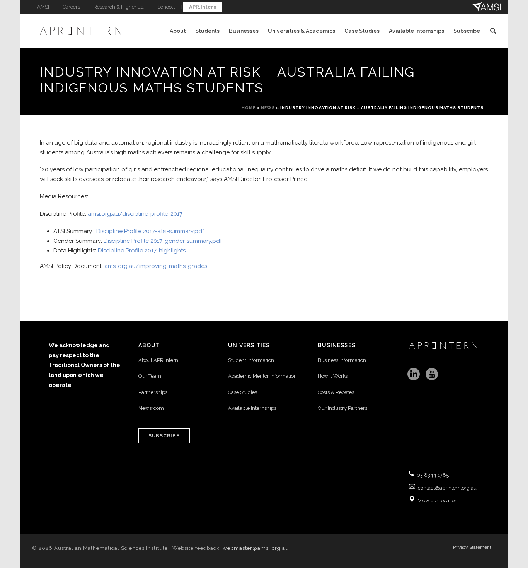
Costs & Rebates (336, 392)
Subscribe (466, 31)
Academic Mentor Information (262, 376)
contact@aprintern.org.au (447, 488)
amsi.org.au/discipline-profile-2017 (135, 213)
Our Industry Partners (342, 408)
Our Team (149, 376)
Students (207, 31)
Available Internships (416, 31)
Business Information (342, 360)
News (268, 108)
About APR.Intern (158, 360)
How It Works (333, 376)
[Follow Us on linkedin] (413, 374)
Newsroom (151, 408)
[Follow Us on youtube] (432, 374)
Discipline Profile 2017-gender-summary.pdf (163, 240)
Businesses (244, 31)
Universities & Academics (301, 31)
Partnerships (152, 392)
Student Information (251, 360)
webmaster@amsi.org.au (256, 548)
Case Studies (362, 31)
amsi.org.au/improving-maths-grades (156, 266)
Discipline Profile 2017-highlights (142, 250)
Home (248, 108)
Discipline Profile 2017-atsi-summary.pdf (150, 231)
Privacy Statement (472, 547)
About (178, 31)
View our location (438, 500)
